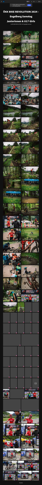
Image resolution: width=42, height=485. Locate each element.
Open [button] (29, 5)
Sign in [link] (39, 1)
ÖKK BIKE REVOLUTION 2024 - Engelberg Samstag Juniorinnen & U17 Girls (21, 16)
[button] (11, 5)
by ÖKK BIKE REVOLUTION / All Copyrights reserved (21, 24)
